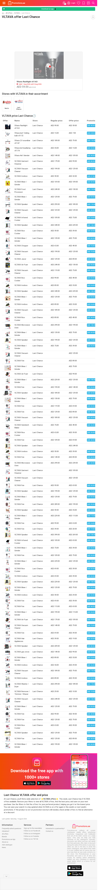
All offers (9, 13)
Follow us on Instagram (32, 833)
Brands (4, 836)
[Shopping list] (88, 3)
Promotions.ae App (8, 839)
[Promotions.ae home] (16, 3)
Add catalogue (7, 845)
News (4, 847)
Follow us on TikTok (31, 839)
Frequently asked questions (11, 828)
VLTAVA (17, 13)
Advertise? (5, 831)
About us (5, 842)
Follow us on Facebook (32, 831)
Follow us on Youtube (31, 836)
